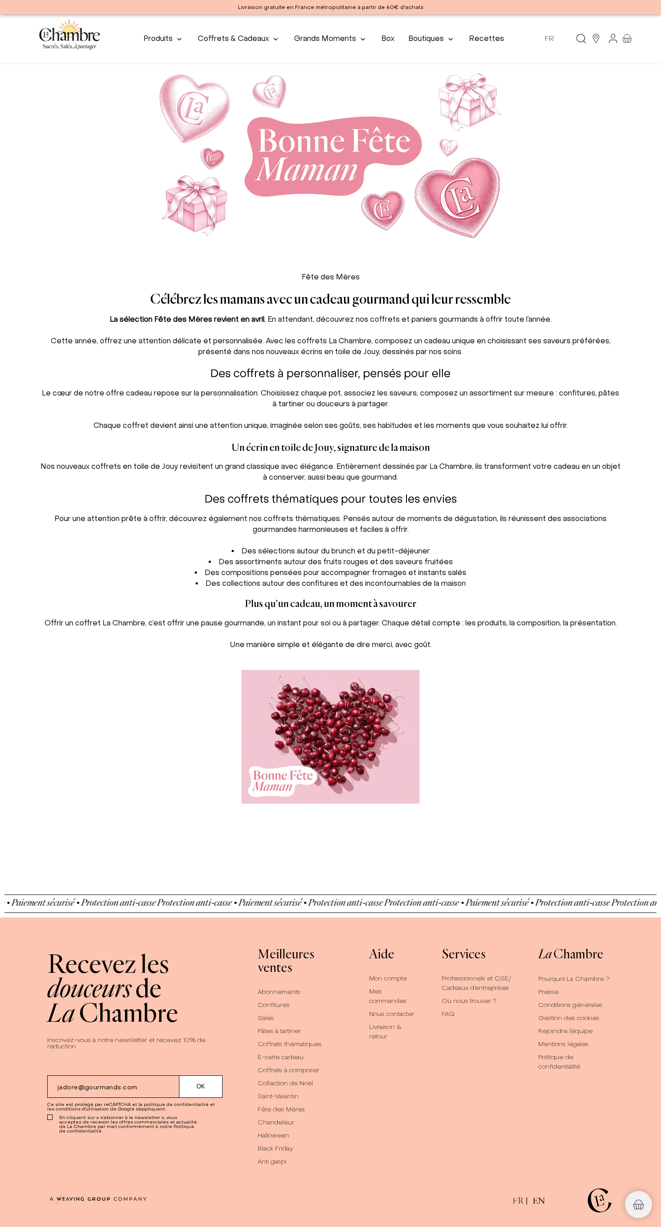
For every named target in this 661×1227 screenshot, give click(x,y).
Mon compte (388, 978)
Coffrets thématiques (290, 1044)
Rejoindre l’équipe (565, 1031)
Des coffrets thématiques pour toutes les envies (331, 498)
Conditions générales (570, 1005)
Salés (266, 1018)
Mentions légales (563, 1044)
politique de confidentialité (176, 1104)
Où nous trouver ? (469, 1001)
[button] (638, 1204)
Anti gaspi (272, 1161)
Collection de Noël (285, 1083)
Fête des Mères (281, 1109)
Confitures (274, 1005)
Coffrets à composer (288, 1070)
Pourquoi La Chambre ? (574, 979)
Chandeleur (276, 1122)
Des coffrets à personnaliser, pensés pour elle (330, 373)
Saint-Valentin (278, 1096)
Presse (548, 992)
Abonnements (279, 992)
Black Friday (275, 1148)
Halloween (273, 1135)
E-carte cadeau (281, 1057)
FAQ (448, 1014)
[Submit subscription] (201, 1086)
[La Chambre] (69, 38)
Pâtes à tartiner (279, 1031)
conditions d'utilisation (82, 1109)
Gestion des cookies (568, 1018)
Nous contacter (391, 1014)
